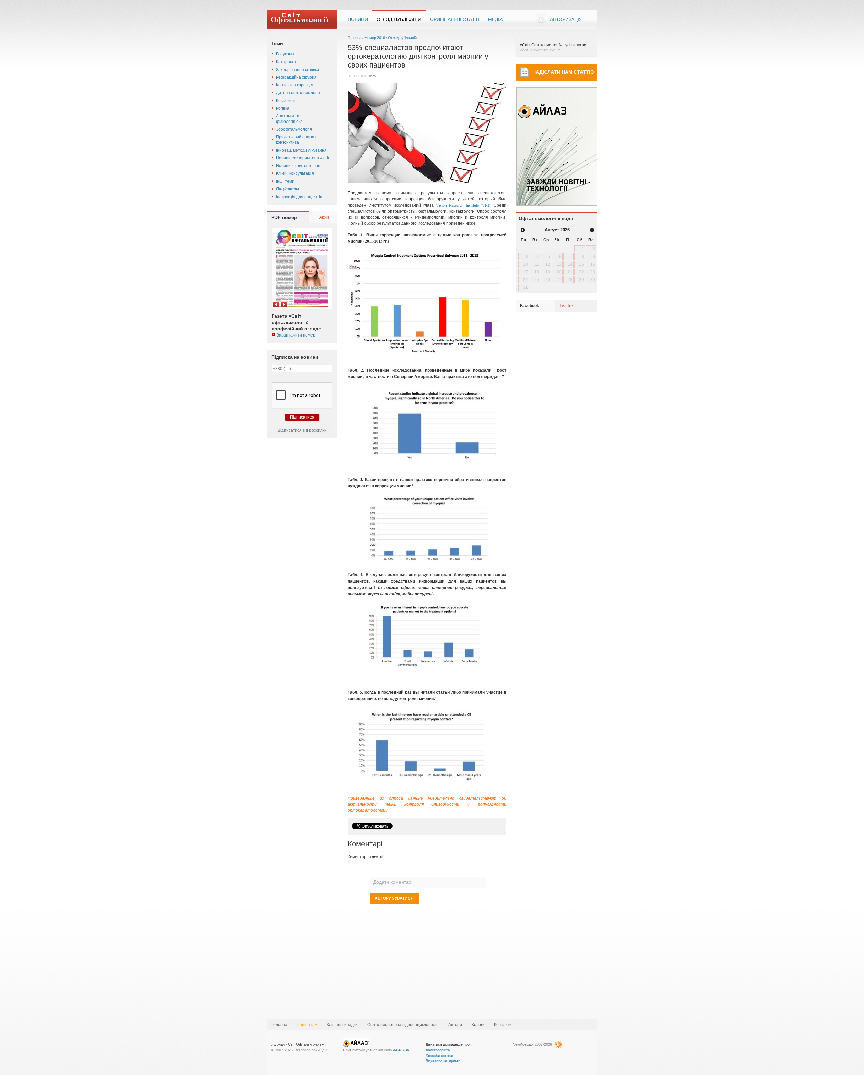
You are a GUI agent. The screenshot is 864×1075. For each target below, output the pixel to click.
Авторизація (566, 19)
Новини (358, 19)
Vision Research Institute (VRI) (463, 205)
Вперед (284, 304)
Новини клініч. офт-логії (298, 165)
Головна (354, 38)
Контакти (503, 1024)
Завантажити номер (296, 335)
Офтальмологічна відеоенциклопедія (403, 1024)
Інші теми (285, 181)
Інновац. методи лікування (301, 150)
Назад (276, 304)
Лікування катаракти (443, 1060)
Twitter (566, 305)
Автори (455, 1024)
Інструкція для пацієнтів (299, 196)
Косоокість (286, 100)
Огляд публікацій (399, 19)
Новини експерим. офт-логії (302, 157)
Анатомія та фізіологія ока (289, 118)
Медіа (495, 19)
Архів (324, 217)
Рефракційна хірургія (296, 77)
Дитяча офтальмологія (298, 92)
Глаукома (285, 53)
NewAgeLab (523, 1044)
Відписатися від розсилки (302, 430)
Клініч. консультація (295, 173)
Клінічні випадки (342, 1024)
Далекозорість (438, 1050)
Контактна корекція (294, 84)
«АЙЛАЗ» (401, 1050)
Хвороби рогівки (439, 1055)
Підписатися (302, 417)
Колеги (478, 1024)
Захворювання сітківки (297, 69)
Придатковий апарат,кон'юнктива (296, 139)
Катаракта (286, 61)
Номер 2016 (374, 38)
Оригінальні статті (454, 19)
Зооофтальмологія (294, 129)
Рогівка (282, 108)
